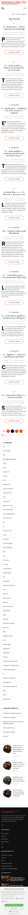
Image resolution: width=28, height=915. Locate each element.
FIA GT (5, 535)
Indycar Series (7, 573)
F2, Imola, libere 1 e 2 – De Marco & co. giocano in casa (14, 193)
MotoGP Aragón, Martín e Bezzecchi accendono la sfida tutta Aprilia (18, 793)
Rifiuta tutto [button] (14, 908)
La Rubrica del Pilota (9, 585)
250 (4, 455)
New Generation (8, 606)
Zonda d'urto (7, 699)
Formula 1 (6, 539)
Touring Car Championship (11, 665)
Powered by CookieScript (14, 913)
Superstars (6, 653)
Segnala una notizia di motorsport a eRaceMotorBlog (13, 722)
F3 (3, 526)
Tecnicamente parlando (10, 661)
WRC (4, 691)
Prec (4, 431)
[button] (14, 911)
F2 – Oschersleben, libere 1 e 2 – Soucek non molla (14, 396)
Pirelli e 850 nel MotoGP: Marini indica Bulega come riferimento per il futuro (18, 749)
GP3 (4, 556)
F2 (13, 23)
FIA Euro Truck (7, 531)
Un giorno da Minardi (9, 678)
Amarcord (6, 472)
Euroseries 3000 (7, 510)
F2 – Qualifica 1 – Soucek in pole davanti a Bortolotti (14, 355)
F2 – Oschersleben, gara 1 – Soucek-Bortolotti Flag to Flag (14, 276)
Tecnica (5, 657)
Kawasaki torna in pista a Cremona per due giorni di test (19, 779)
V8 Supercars (7, 682)
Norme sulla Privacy (9, 728)
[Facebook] (2, 825)
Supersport (6, 648)
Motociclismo (7, 598)
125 (4, 446)
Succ (2, 435)
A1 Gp (4, 463)
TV (4, 674)
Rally (4, 615)
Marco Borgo (8, 34)
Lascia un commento (20, 34)
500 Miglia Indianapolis (9, 459)
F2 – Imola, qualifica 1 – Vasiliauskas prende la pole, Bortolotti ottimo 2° (14, 153)
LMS (4, 589)
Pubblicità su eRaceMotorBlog (12, 713)
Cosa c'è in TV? (7, 493)
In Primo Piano (15, 105)
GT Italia (5, 564)
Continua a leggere (14, 52)
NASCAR (5, 602)
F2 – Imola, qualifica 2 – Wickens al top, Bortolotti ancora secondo (14, 67)
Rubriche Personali (8, 623)
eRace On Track (8, 505)
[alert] (14, 901)
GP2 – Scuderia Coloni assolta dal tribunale (14, 232)
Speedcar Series (8, 636)
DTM (4, 497)
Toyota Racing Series (9, 670)
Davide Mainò (9, 238)
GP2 (10, 227)
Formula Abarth (7, 543)
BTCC (4, 480)
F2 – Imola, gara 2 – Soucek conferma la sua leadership (14, 28)
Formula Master (7, 547)
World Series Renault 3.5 (10, 686)
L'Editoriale (6, 581)
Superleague (7, 644)
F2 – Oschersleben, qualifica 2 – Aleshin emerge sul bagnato (14, 317)
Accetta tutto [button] (14, 905)
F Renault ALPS (7, 518)
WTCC (5, 695)
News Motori (6, 611)
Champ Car (6, 484)
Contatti (5, 736)
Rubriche (5, 619)
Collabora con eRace (9, 717)
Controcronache (8, 489)
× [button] (26, 888)
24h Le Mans (6, 451)
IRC (4, 577)
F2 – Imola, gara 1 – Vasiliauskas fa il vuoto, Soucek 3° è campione (14, 110)
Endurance (6, 501)
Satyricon (6, 627)
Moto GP (5, 594)
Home (3, 860)
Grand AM (6, 560)
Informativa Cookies (9, 732)
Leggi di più (11, 895)
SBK (4, 632)
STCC (4, 640)
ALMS (4, 467)
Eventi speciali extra (9, 514)
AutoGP (5, 476)
